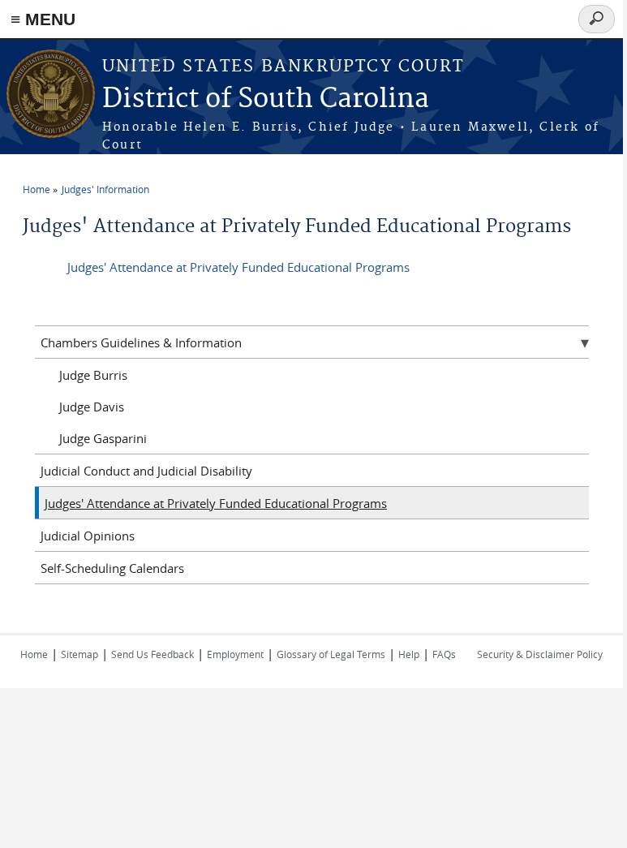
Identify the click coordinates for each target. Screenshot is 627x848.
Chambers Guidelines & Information (141, 342)
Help (408, 654)
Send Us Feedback (152, 654)
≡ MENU (43, 19)
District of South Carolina (265, 99)
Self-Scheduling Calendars (112, 568)
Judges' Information (105, 189)
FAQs (444, 654)
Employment (235, 654)
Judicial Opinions (88, 535)
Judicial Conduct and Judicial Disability (146, 471)
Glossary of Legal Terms (331, 654)
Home (36, 189)
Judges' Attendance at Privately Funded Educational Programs (238, 267)
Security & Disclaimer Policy (540, 654)
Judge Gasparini (103, 438)
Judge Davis (91, 406)
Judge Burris (93, 375)
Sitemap (79, 654)
